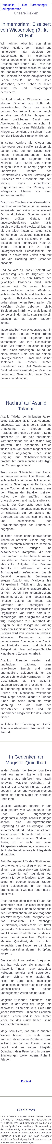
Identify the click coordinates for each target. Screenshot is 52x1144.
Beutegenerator (11, 9)
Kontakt (26, 1081)
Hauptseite (8, 5)
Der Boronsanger (34, 5)
